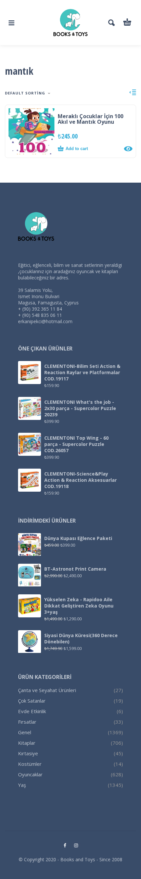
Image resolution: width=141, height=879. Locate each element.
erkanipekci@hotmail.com (45, 321)
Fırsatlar (27, 722)
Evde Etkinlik (32, 711)
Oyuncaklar (30, 774)
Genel (24, 732)
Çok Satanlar (32, 701)
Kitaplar (26, 743)
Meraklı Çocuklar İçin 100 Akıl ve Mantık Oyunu (90, 119)
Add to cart (77, 148)
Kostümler (30, 764)
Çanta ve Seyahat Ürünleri (47, 690)
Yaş (22, 785)
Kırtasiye (28, 753)
